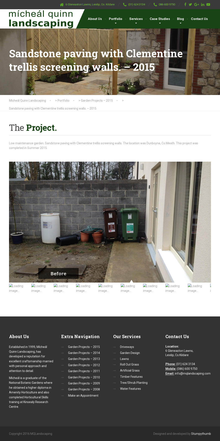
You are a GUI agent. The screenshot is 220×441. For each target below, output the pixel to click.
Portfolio (115, 19)
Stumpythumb (201, 433)
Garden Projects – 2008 (84, 389)
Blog (180, 19)
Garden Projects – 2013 (84, 359)
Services (136, 19)
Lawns (124, 359)
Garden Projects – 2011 (84, 371)
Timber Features (131, 376)
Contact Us (199, 19)
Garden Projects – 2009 (84, 383)
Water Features (130, 388)
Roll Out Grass (129, 364)
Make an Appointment (83, 395)
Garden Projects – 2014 (84, 353)
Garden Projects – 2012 (84, 365)
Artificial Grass (130, 370)
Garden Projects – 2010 (84, 377)
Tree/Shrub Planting (134, 382)
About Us (95, 19)
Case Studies (160, 19)
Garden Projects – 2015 (84, 347)
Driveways (127, 347)
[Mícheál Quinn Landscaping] (41, 18)
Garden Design (130, 353)
